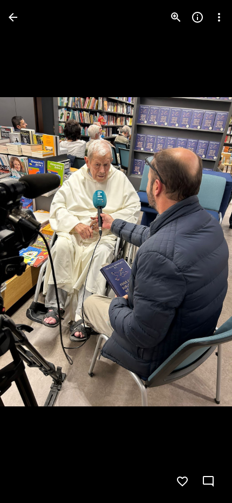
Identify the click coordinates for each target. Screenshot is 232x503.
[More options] (219, 17)
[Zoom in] (176, 17)
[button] (202, 251)
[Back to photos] (13, 17)
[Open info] (197, 17)
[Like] (182, 481)
